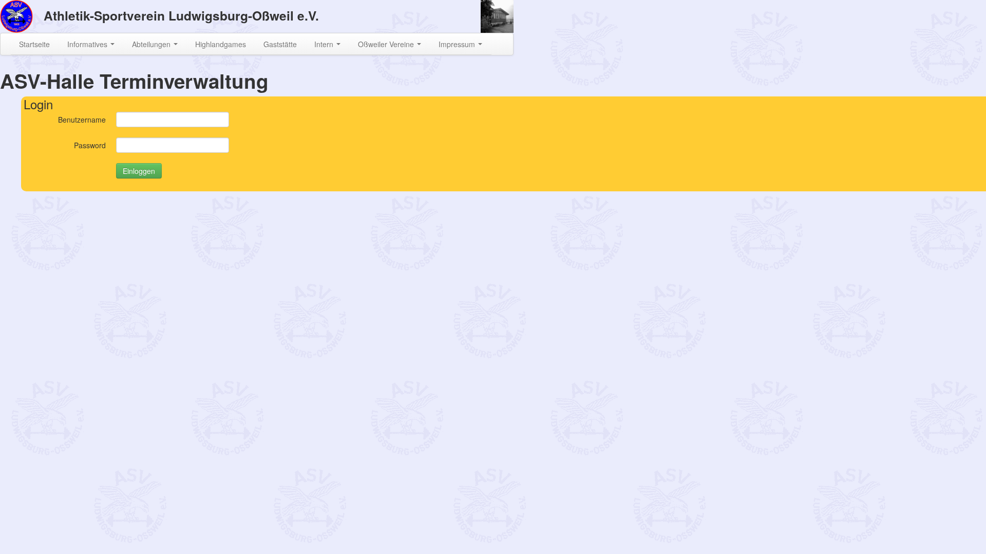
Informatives (88, 44)
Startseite (34, 44)
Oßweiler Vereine (387, 44)
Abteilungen (152, 44)
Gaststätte (280, 44)
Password (90, 145)
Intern (324, 44)
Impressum (458, 44)
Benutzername (82, 119)
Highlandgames (220, 44)
